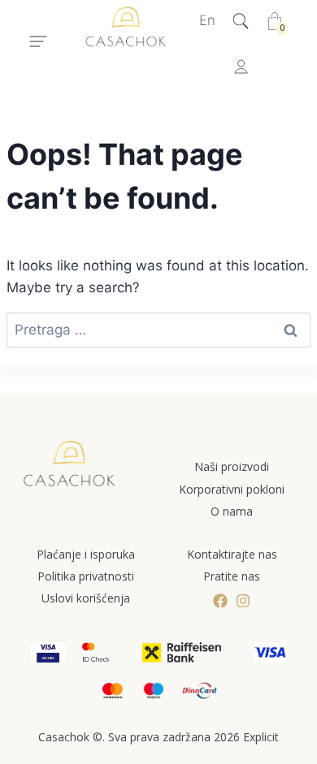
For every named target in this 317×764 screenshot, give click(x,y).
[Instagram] (243, 601)
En (207, 20)
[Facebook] (220, 601)
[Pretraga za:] (158, 330)
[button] (38, 43)
